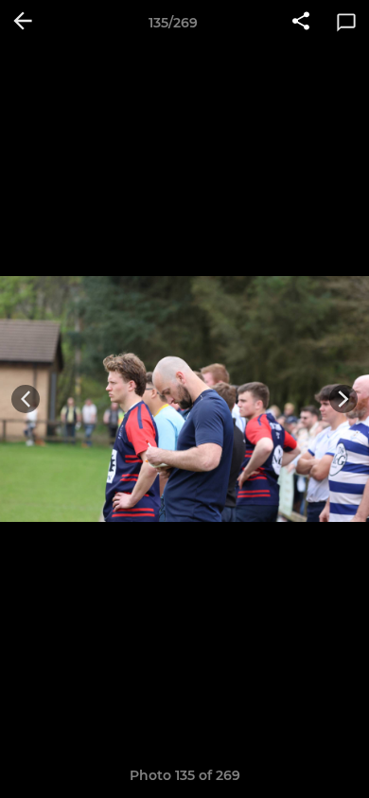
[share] (301, 22)
